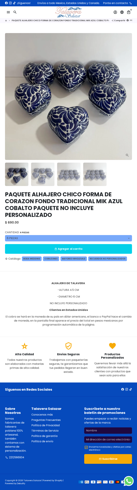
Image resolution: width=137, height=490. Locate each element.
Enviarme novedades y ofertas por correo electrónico (110, 448)
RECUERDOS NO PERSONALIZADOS (107, 258)
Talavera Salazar (32, 480)
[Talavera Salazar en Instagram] (10, 3)
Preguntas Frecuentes (46, 420)
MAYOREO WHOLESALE (73, 258)
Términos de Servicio (45, 431)
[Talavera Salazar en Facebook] (6, 3)
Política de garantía (44, 436)
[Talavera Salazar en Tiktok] (14, 3)
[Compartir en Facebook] (128, 20)
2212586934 (14, 457)
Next (127, 96)
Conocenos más (42, 415)
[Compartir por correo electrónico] (131, 20)
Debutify (21, 483)
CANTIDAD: (17, 232)
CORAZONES (51, 258)
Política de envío (42, 441)
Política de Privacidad (45, 425)
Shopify (58, 480)
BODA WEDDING (31, 258)
